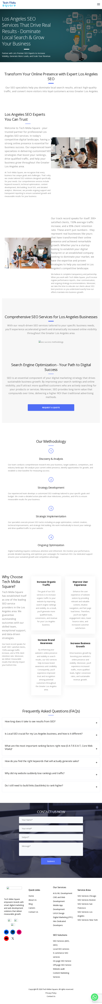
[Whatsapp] (94, 997)
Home (31, 896)
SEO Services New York (88, 920)
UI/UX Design (58, 913)
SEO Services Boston (87, 900)
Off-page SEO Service (62, 965)
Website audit (59, 969)
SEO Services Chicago (87, 896)
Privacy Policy (51, 993)
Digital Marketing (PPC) (63, 917)
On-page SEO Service (62, 961)
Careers (32, 908)
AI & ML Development (62, 893)
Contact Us (33, 912)
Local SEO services (61, 949)
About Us (33, 900)
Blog (31, 904)
